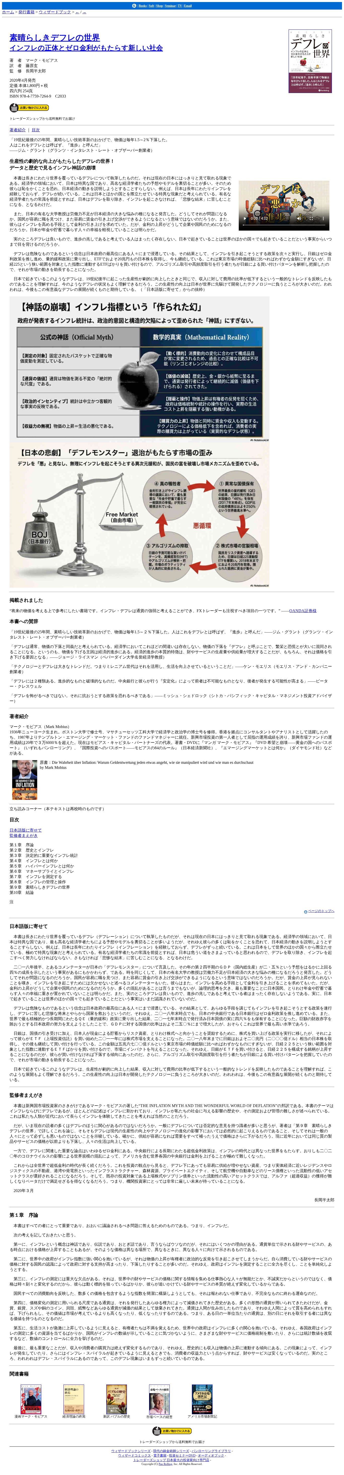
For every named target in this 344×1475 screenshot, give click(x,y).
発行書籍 (26, 12)
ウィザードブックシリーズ (131, 1451)
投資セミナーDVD (182, 1455)
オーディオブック (211, 1455)
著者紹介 (18, 130)
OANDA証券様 (303, 611)
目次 (36, 130)
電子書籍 (159, 1455)
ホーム (8, 12)
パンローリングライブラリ (211, 1451)
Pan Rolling (165, 1463)
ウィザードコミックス (134, 1455)
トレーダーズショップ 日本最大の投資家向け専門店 (171, 1460)
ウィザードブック (55, 12)
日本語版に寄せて (26, 830)
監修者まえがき (24, 835)
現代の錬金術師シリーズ (171, 1451)
